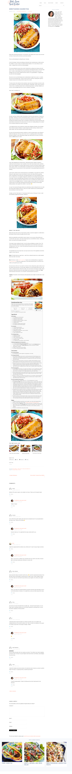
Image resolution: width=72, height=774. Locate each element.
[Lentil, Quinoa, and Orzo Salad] (34, 761)
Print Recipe (39, 310)
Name (10, 718)
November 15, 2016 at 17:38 (16, 516)
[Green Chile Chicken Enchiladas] (14, 452)
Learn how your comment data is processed (32, 736)
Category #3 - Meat (16, 468)
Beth (13, 543)
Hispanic (14, 469)
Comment (11, 705)
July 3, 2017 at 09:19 (15, 603)
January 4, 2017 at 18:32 (17, 587)
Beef (13, 468)
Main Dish (21, 468)
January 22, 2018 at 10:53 (16, 619)
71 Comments (30, 11)
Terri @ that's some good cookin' (20, 500)
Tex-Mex (19, 469)
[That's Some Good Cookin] (14, 6)
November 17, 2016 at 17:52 (16, 544)
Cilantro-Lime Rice (21, 259)
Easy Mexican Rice (12, 261)
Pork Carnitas (7, 763)
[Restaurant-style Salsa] (25, 452)
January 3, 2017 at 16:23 (15, 572)
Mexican (17, 469)
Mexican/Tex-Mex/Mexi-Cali (26, 468)
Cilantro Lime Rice (29, 402)
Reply (12, 507)
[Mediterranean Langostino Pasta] (56, 761)
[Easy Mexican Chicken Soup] (37, 451)
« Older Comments (12, 691)
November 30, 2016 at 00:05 (18, 501)
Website (10, 726)
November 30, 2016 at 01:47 (18, 556)
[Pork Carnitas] (12, 761)
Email (10, 722)
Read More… (58, 26)
